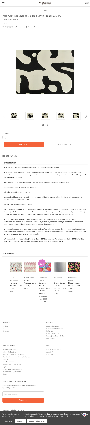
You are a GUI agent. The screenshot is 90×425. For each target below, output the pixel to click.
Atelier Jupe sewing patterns (13, 369)
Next (85, 116)
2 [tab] (47, 125)
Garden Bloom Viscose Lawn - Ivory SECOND (45, 288)
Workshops (50, 338)
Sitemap (5, 331)
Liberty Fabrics (8, 362)
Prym (4, 367)
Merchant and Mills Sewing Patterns (16, 357)
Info (4, 329)
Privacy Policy (64, 416)
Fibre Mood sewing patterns (13, 354)
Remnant (6, 359)
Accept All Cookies (37, 421)
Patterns (49, 331)
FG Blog (5, 326)
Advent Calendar (52, 326)
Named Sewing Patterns (11, 372)
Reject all (20, 421)
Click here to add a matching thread (17, 192)
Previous (4, 116)
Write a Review (33, 27)
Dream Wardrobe (52, 333)
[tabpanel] (14, 116)
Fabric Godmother (9, 352)
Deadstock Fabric (9, 350)
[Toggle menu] (3, 3)
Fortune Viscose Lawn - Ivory (16, 285)
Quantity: (5, 133)
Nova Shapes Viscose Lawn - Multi (74, 285)
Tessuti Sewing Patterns (11, 364)
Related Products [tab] (9, 253)
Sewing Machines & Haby (56, 336)
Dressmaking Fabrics (54, 329)
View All (5, 374)
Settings (8, 421)
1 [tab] (43, 125)
